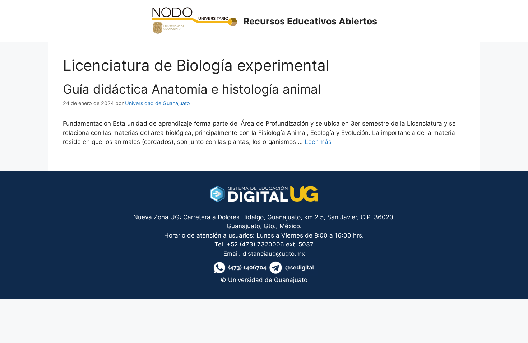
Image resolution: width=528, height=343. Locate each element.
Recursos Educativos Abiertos (310, 21)
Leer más (318, 141)
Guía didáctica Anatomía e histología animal (192, 89)
